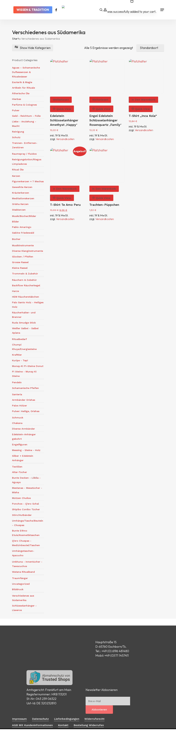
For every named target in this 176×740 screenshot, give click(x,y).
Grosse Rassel (20, 262)
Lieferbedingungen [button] (66, 718)
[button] (162, 9)
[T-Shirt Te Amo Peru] (67, 165)
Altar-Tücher (19, 472)
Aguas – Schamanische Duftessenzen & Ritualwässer (26, 72)
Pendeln (17, 382)
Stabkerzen (19, 209)
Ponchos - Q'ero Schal (25, 503)
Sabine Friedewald (23, 232)
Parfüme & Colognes (24, 104)
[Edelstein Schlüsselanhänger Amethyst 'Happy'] (67, 76)
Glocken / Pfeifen (22, 256)
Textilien (17, 466)
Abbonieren (99, 709)
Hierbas (16, 99)
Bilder (15, 221)
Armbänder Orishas (23, 399)
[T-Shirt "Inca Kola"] (146, 76)
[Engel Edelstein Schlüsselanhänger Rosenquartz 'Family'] (106, 76)
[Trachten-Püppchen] (106, 165)
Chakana (17, 423)
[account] (105, 9)
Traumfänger (20, 578)
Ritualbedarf (19, 339)
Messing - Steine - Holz (26, 450)
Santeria (17, 394)
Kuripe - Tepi (20, 360)
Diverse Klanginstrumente (27, 251)
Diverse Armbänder (23, 428)
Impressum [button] (19, 718)
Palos (19, 405)
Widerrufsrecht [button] (94, 718)
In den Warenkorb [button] (143, 99)
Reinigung (18, 131)
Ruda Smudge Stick (24, 322)
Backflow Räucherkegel (26, 285)
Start (15, 38)
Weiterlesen (61, 99)
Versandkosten (65, 139)
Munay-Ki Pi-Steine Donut (27, 366)
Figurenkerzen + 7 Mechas (28, 181)
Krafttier (17, 354)
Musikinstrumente (23, 245)
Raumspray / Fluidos (24, 153)
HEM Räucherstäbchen (25, 296)
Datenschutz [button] (40, 718)
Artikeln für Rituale (23, 87)
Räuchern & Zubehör (24, 280)
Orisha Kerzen (20, 204)
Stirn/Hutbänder (22, 515)
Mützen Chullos (21, 498)
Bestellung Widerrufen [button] (89, 725)
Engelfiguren (19, 444)
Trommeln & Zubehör (25, 273)
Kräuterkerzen (20, 192)
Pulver (15, 110)
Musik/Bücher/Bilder (24, 216)
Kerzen (16, 176)
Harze (15, 291)
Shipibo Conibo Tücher (26, 509)
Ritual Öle (18, 169)
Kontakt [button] (63, 725)
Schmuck (17, 417)
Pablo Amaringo (21, 227)
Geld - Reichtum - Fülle (26, 115)
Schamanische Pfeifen (25, 388)
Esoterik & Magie (22, 82)
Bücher (16, 239)
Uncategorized (21, 583)
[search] (101, 9)
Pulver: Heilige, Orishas (25, 411)
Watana (23, 571)
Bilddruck (17, 589)
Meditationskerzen (23, 198)
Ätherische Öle (20, 93)
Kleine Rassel (20, 268)
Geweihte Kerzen (22, 187)
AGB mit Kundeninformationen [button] (32, 725)
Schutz (16, 137)
